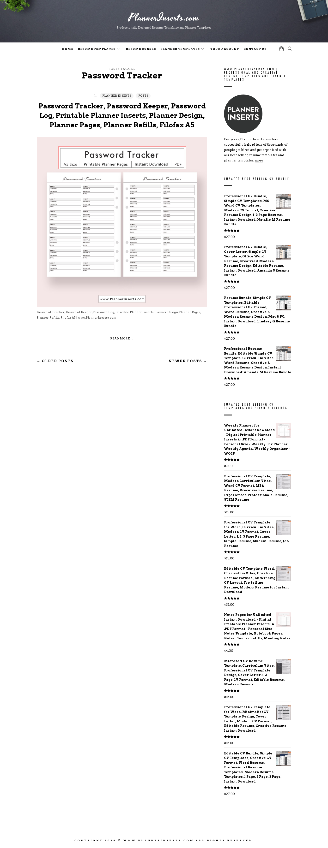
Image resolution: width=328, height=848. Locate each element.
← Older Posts (55, 361)
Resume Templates (96, 49)
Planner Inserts (116, 95)
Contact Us (255, 49)
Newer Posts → (188, 361)
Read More (120, 338)
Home (67, 49)
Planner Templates (180, 49)
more (259, 160)
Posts (143, 95)
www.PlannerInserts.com (158, 840)
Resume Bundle (141, 49)
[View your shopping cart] (281, 48)
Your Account (224, 49)
